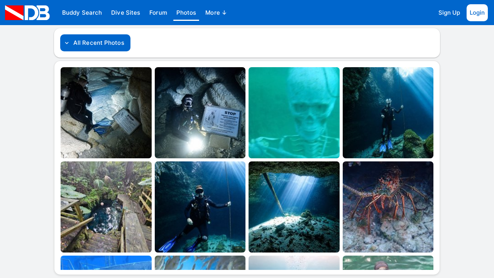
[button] (82, 13)
